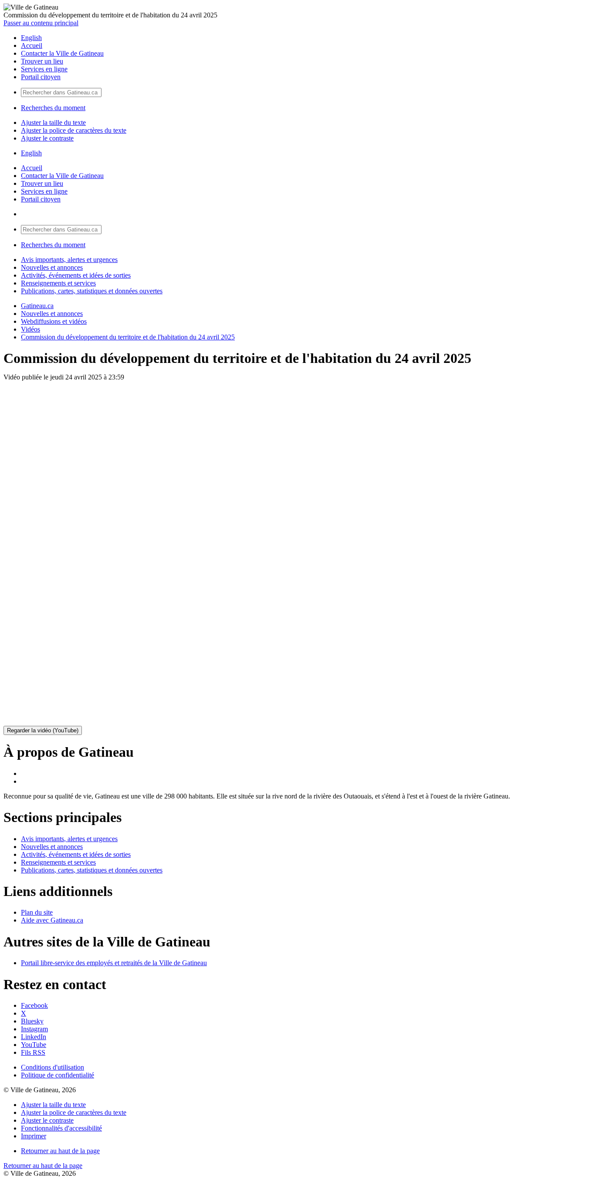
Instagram (34, 1029)
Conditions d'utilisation (52, 1067)
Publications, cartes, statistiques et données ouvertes (91, 291)
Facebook (34, 1005)
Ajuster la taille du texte (53, 122)
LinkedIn (33, 1036)
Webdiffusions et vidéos (54, 321)
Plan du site (37, 912)
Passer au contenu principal (40, 23)
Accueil (31, 45)
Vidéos (30, 329)
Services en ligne (44, 69)
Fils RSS (33, 1052)
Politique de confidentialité (57, 1075)
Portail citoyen (41, 77)
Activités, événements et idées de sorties (76, 275)
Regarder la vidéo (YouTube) (42, 730)
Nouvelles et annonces (52, 267)
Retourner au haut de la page (60, 1150)
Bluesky (32, 1021)
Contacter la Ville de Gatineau (62, 53)
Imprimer (33, 1136)
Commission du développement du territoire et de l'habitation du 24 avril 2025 (128, 337)
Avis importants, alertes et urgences (69, 259)
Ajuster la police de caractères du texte (73, 130)
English (31, 37)
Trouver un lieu (42, 61)
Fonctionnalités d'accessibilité (61, 1128)
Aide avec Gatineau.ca (52, 920)
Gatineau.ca (37, 305)
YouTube (33, 1044)
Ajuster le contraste (47, 138)
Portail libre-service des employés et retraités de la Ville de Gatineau (114, 962)
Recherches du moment (53, 107)
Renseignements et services (58, 283)
